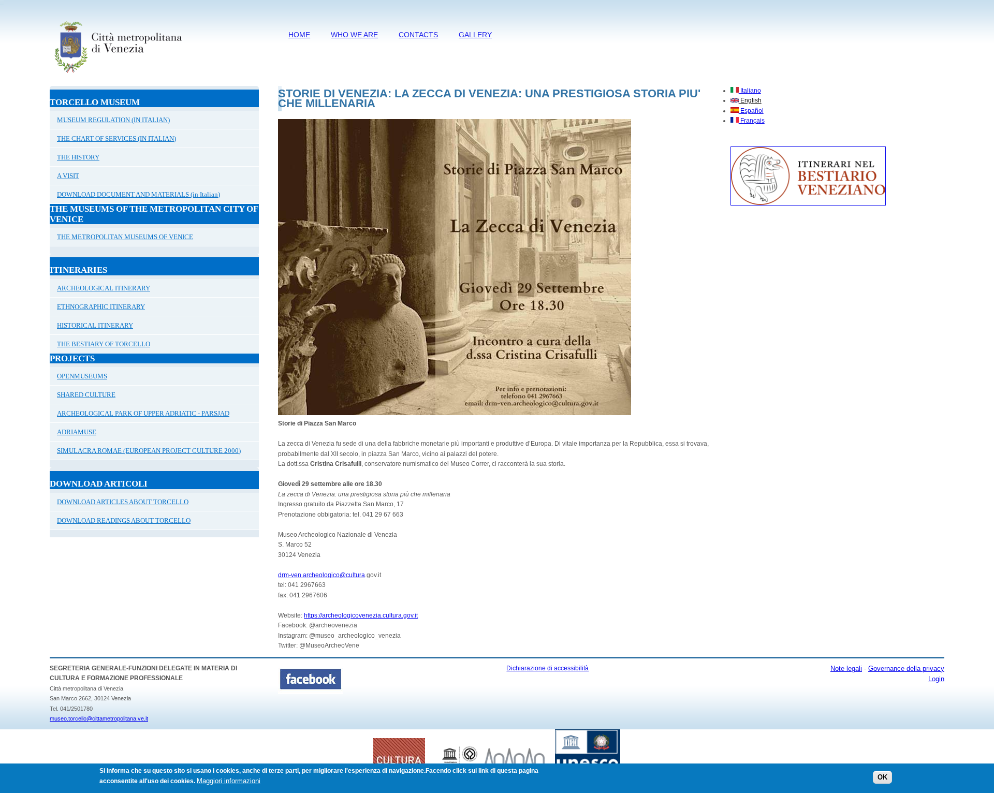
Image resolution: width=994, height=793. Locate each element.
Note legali (846, 668)
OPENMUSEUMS (82, 376)
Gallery (475, 35)
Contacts (418, 35)
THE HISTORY (78, 157)
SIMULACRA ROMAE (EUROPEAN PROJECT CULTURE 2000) (149, 450)
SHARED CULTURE (86, 395)
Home (299, 35)
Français (752, 120)
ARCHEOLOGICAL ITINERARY (103, 288)
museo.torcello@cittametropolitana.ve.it (99, 718)
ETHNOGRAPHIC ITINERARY (101, 307)
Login (936, 679)
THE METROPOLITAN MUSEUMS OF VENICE (125, 237)
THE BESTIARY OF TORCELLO (103, 344)
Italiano (750, 90)
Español (751, 110)
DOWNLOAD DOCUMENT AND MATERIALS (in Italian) (138, 194)
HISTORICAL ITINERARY (95, 325)
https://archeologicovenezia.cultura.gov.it (361, 615)
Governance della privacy (906, 668)
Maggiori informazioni (228, 781)
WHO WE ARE (354, 35)
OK (882, 777)
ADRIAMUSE (76, 432)
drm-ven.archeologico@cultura (321, 575)
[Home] (118, 75)
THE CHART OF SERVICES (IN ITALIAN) (116, 138)
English (750, 100)
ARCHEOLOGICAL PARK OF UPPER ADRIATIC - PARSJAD (143, 413)
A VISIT (68, 176)
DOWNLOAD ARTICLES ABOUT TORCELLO (122, 502)
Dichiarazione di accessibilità (547, 668)
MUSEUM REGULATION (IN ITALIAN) (113, 120)
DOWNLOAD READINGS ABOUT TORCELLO (124, 520)
